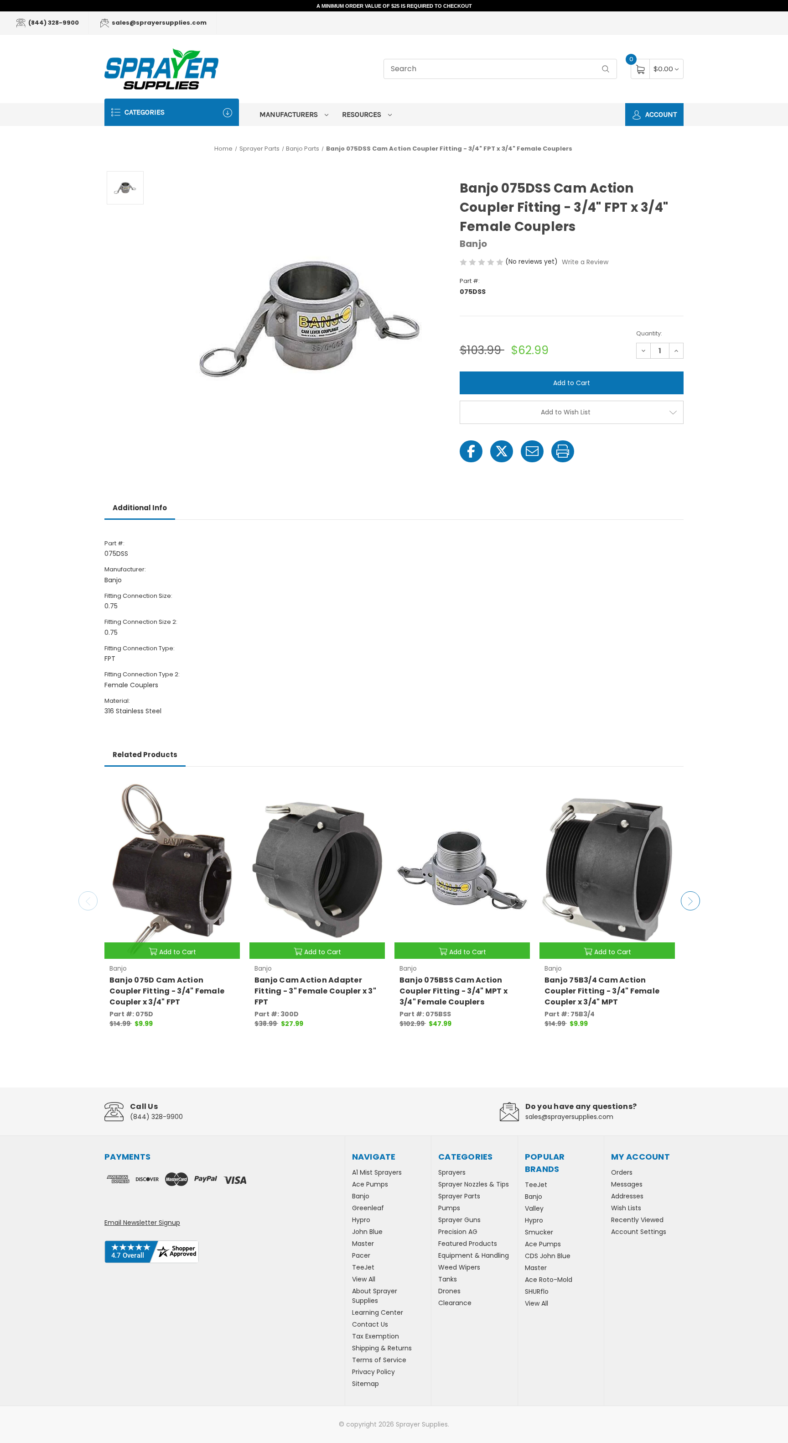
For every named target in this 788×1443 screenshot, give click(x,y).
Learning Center (377, 1312)
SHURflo (537, 1291)
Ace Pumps (370, 1184)
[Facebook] (471, 451)
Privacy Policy (373, 1371)
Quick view (226, 790)
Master (363, 1243)
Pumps (449, 1208)
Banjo (360, 1196)
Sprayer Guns (459, 1219)
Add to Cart (177, 952)
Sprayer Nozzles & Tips (473, 1184)
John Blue (367, 1231)
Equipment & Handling (473, 1255)
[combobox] (500, 69)
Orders (621, 1172)
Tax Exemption (375, 1336)
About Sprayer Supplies (374, 1295)
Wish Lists (626, 1208)
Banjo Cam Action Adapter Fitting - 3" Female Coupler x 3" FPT (315, 991)
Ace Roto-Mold (548, 1279)
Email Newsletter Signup (142, 1222)
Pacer (361, 1255)
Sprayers (452, 1172)
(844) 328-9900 (53, 22)
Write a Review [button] (585, 262)
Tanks (447, 1279)
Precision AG (457, 1231)
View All (363, 1279)
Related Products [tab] (145, 754)
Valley (534, 1208)
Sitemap (365, 1383)
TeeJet (363, 1267)
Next (690, 900)
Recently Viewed (637, 1219)
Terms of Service (379, 1360)
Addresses (627, 1196)
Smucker (539, 1232)
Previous (88, 900)
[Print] (562, 451)
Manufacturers (289, 114)
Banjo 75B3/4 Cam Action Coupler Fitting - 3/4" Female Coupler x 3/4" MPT (601, 991)
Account (660, 114)
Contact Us (370, 1324)
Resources (362, 114)
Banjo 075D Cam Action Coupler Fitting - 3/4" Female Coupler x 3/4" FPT (166, 991)
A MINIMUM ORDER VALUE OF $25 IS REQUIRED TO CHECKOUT (394, 6)
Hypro (361, 1219)
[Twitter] (501, 451)
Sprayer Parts (459, 1196)
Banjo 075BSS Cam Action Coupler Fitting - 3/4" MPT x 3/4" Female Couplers (453, 991)
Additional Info (140, 507)
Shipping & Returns (382, 1348)
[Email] (532, 451)
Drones (449, 1291)
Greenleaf (368, 1208)
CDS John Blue (547, 1255)
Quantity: (649, 333)
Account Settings (638, 1231)
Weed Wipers (459, 1267)
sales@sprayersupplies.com (158, 22)
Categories (144, 112)
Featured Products (467, 1243)
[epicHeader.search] (605, 69)
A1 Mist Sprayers (377, 1172)
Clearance (455, 1302)
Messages (627, 1184)
